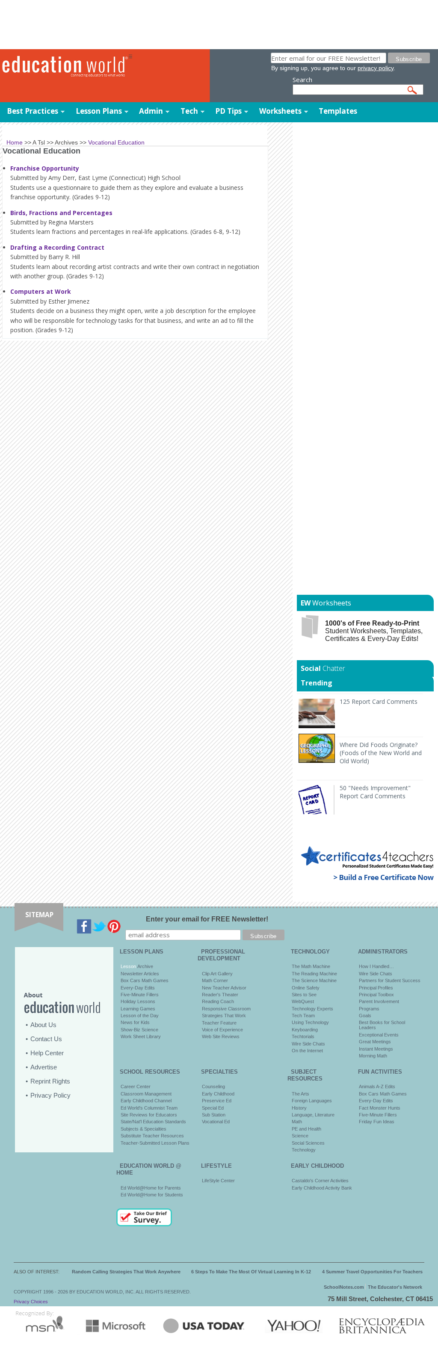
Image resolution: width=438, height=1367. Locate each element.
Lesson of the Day (140, 1015)
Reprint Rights (50, 1081)
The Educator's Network (395, 1287)
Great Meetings (375, 1041)
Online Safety (306, 987)
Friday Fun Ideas (376, 1121)
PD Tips (228, 111)
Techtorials (303, 1036)
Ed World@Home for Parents (151, 1187)
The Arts (300, 1093)
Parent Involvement (379, 1001)
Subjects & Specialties (143, 1128)
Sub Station (213, 1114)
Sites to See (304, 994)
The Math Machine (311, 966)
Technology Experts (312, 1008)
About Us (43, 1024)
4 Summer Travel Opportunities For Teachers (372, 1271)
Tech (189, 111)
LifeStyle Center (218, 1180)
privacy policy (376, 68)
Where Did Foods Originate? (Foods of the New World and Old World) (381, 753)
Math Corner (215, 980)
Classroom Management (146, 1093)
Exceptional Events (379, 1034)
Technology (304, 1149)
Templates (338, 111)
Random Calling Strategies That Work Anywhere (126, 1271)
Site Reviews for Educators (149, 1114)
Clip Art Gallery (217, 973)
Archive (144, 966)
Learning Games (138, 1008)
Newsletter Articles (140, 973)
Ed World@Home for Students (152, 1194)
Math (297, 1121)
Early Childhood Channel (146, 1100)
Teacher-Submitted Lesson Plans (155, 1143)
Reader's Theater (220, 994)
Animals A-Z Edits (377, 1086)
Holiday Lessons (138, 1001)
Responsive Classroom (226, 1008)
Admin (151, 111)
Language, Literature (313, 1114)
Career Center (136, 1086)
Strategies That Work (224, 1015)
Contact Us (46, 1038)
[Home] (64, 67)
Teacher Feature (219, 1022)
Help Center (47, 1053)
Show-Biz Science (139, 1029)
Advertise (43, 1067)
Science (300, 1135)
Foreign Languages (312, 1100)
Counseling (213, 1086)
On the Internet (307, 1050)
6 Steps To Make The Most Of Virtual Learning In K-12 (251, 1271)
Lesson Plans (99, 111)
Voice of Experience (222, 1029)
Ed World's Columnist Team (149, 1107)
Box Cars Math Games (145, 980)
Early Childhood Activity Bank (322, 1187)
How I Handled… (376, 966)
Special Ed (213, 1107)
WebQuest (303, 1001)
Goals (365, 1015)
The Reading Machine (314, 973)
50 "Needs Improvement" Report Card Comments (375, 792)
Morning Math (373, 1055)
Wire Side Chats (308, 1043)
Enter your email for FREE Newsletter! (207, 919)
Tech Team (303, 1015)
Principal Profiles (376, 987)
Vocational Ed (216, 1121)
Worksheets (280, 111)
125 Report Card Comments (378, 701)
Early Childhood (218, 1093)
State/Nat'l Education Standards (153, 1121)
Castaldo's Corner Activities (320, 1180)
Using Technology (310, 1022)
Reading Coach (218, 1001)
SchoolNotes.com (344, 1287)
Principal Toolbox (376, 994)
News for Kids (135, 1022)
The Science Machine (314, 980)
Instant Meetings (376, 1048)
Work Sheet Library (141, 1036)
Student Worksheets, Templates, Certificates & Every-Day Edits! (374, 631)
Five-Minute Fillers (140, 994)
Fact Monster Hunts (379, 1107)
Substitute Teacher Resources (152, 1135)
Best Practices (32, 111)
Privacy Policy (50, 1095)
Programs (369, 1008)
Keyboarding (305, 1029)
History (299, 1107)
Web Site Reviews (221, 1036)
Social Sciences (308, 1143)
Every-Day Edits (138, 987)
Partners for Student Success (389, 980)
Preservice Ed (216, 1100)
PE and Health (306, 1128)
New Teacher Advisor (224, 987)
